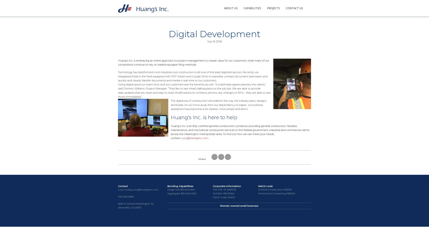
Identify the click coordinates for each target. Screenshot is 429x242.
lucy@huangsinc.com (146, 189)
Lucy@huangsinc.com (194, 138)
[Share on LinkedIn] (228, 159)
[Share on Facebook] (221, 159)
